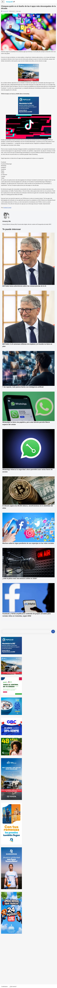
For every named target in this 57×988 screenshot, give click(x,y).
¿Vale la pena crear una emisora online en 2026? (19, 578)
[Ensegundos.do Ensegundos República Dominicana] (10, 1)
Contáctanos (4, 986)
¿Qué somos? (13, 986)
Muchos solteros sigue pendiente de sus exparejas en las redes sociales (28, 543)
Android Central (7, 207)
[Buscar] (53, 631)
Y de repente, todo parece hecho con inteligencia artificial (22, 387)
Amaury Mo (5, 11)
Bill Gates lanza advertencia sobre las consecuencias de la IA (24, 286)
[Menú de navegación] (2, 1)
